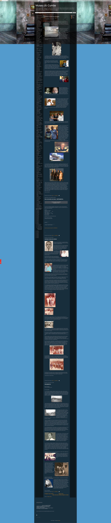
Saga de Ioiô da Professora (38, 186)
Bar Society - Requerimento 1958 (38, 40)
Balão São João (38, 33)
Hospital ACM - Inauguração (38, 111)
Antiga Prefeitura (38, 24)
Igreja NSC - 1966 (38, 119)
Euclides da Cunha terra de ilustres (52, 16)
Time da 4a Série (38, 198)
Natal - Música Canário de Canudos (39, 143)
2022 (37, 233)
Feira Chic (37, 92)
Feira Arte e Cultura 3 (39, 91)
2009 (37, 212)
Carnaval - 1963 (38, 49)
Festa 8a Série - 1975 (39, 96)
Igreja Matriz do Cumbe (39, 117)
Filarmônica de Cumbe (39, 97)
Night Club (37, 144)
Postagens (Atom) (49, 496)
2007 (37, 210)
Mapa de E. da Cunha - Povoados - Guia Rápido (39, 136)
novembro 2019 (39, 227)
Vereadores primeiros (39, 206)
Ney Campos (73, 16)
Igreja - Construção (38, 115)
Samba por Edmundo (39, 187)
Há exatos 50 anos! (38, 105)
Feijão (37, 90)
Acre (37, 19)
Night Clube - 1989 (38, 145)
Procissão (37, 171)
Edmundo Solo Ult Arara (39, 79)
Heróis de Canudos (38, 106)
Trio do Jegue (38, 202)
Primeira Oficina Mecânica (38, 167)
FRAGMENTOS (48, 384)
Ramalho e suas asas (39, 181)
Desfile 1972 (38, 67)
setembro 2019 (39, 226)
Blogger (59, 520)
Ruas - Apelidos (38, 184)
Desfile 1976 (38, 68)
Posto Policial (38, 160)
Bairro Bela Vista (38, 32)
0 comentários (56, 235)
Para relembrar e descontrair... (38, 152)
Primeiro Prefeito (38, 169)
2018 (37, 222)
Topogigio (37, 200)
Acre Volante (38, 20)
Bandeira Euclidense (39, 36)
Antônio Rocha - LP (38, 25)
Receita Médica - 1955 (39, 182)
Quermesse (37, 179)
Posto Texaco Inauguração (38, 162)
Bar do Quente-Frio (38, 39)
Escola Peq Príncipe (39, 88)
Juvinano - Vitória (38, 126)
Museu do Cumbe (46, 5)
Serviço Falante (38, 189)
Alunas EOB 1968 (38, 22)
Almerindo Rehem (38, 21)
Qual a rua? (37, 178)
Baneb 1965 (37, 38)
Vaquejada (37, 204)
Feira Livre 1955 (38, 95)
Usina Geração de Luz (39, 203)
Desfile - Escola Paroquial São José (38, 66)
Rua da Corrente (38, 183)
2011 (37, 214)
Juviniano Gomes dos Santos (51, 239)
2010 (37, 213)
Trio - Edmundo (38, 201)
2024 (37, 235)
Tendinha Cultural (38, 196)
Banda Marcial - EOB (39, 35)
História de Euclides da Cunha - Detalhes (39, 109)
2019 (37, 223)
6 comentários (56, 380)
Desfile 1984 (38, 70)
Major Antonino (38, 134)
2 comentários (56, 195)
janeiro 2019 (39, 224)
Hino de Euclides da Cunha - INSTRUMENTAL (54, 199)
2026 (37, 237)
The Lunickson (38, 197)
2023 (37, 234)
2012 (37, 215)
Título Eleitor (38, 199)
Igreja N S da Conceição (39, 118)
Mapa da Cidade (38, 135)
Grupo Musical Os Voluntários (38, 102)
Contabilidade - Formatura (38, 60)
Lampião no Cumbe (38, 129)
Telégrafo (37, 195)
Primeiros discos (38, 170)
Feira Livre (37, 94)
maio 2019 (38, 225)
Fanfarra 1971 (38, 89)
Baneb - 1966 (38, 37)
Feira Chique (38, 93)
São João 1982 (38, 188)
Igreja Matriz (38, 116)
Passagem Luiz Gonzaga (38, 153)
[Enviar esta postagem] (59, 195)
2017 (37, 221)
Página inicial (61, 493)
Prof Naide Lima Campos (38, 172)
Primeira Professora (38, 168)
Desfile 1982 (38, 69)
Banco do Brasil (38, 34)
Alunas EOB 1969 (38, 23)
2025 (37, 236)
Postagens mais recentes (49, 493)
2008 (37, 211)
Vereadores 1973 (38, 205)
